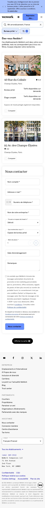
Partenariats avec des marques (14, 412)
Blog (3, 385)
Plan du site (35, 479)
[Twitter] (31, 358)
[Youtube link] (4, 358)
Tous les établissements (12, 449)
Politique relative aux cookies (14, 476)
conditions (18, 304)
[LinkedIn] (41, 358)
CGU (18, 473)
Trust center (7, 388)
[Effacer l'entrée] (40, 24)
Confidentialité (8, 473)
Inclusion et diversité (10, 375)
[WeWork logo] (7, 17)
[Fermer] (41, 6)
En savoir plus (12, 11)
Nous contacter (8, 423)
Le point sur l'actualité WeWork (14, 382)
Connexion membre (10, 426)
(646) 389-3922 (9, 455)
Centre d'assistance (10, 429)
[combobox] (8, 202)
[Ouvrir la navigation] (41, 17)
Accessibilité (23, 479)
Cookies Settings (8, 479)
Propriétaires (7, 402)
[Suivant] (5, 6)
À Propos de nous (9, 372)
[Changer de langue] (18, 17)
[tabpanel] (22, 100)
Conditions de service (12, 314)
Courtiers (6, 399)
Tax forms (6, 432)
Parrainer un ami (8, 406)
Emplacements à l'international (14, 369)
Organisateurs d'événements (13, 409)
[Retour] (3, 6)
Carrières (5, 379)
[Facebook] (13, 358)
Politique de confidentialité (16, 307)
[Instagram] (22, 358)
